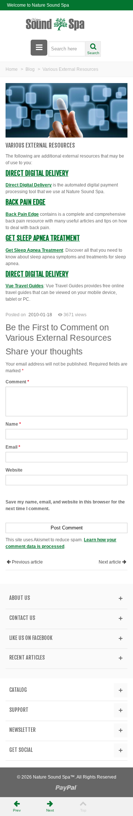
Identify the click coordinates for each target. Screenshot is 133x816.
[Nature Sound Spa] (66, 24)
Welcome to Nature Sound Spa (38, 5)
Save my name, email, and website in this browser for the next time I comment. (65, 505)
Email (13, 447)
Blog (30, 69)
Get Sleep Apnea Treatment (43, 238)
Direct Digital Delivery (37, 173)
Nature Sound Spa (51, 777)
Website (14, 470)
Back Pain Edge (25, 202)
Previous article (27, 562)
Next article (110, 562)
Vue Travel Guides (25, 285)
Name (13, 424)
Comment (17, 381)
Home (12, 69)
